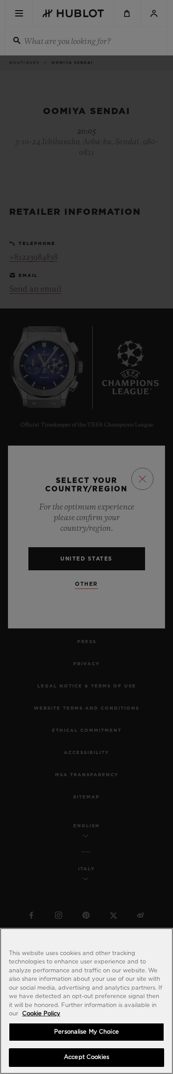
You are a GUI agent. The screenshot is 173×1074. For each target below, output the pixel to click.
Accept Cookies (86, 1057)
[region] (86, 1001)
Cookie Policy (41, 1014)
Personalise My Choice (86, 1032)
